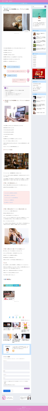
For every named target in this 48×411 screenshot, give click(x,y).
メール (4, 374)
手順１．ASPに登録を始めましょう (10, 92)
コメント (5, 360)
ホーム (18, 408)
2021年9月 (34, 59)
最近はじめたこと (27, 320)
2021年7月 (34, 62)
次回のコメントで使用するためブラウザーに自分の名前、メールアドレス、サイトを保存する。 (16, 381)
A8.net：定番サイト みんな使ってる (9, 195)
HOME (24, 407)
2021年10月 (34, 57)
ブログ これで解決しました (37, 87)
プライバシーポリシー (28, 408)
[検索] (45, 6)
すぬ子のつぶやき (35, 85)
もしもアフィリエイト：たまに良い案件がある (11, 197)
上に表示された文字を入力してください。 (9, 384)
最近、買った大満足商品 (36, 88)
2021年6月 (34, 64)
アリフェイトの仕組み (8, 91)
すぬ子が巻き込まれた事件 (37, 83)
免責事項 (20, 408)
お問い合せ (23, 408)
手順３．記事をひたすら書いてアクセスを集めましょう (13, 94)
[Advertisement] (16, 39)
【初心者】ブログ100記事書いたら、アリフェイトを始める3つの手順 (14, 90)
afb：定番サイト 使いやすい (8, 202)
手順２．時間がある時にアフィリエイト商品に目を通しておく (13, 93)
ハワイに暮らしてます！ (24, 3)
